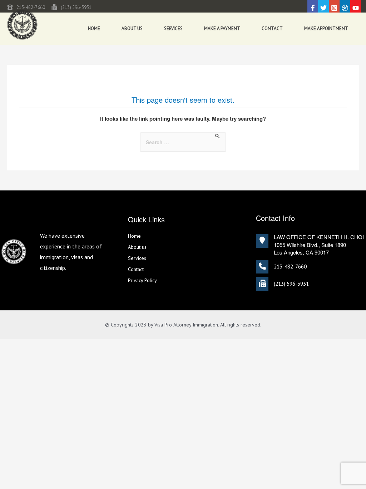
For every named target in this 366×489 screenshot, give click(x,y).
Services (173, 28)
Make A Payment (222, 28)
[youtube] (355, 8)
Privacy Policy (142, 280)
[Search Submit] (218, 136)
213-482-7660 (30, 7)
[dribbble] (345, 8)
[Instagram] (334, 8)
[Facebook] (313, 8)
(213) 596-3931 (76, 7)
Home (94, 28)
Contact (272, 28)
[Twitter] (323, 8)
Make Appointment (326, 28)
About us (132, 28)
